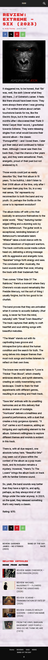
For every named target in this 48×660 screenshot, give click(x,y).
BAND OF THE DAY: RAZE (36, 545)
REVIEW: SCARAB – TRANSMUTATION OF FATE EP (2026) (31, 600)
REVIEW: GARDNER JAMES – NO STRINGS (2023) (13, 546)
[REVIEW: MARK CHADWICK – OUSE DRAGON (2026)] (9, 573)
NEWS (34, 650)
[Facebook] (5, 34)
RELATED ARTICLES (15, 561)
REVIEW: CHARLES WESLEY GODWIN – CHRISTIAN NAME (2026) (31, 613)
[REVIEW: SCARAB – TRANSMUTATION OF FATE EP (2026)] (9, 600)
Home (5, 9)
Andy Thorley (10, 28)
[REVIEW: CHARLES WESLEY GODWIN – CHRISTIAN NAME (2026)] (9, 613)
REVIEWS (20, 650)
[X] (11, 34)
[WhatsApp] (22, 34)
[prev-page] (4, 637)
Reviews (13, 9)
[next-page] (8, 637)
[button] (44, 3)
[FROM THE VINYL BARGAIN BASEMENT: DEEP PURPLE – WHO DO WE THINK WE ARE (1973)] (9, 625)
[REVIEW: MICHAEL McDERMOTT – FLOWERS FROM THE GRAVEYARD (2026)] (9, 585)
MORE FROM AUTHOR (15, 565)
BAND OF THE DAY (24, 652)
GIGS (28, 650)
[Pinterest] (16, 34)
